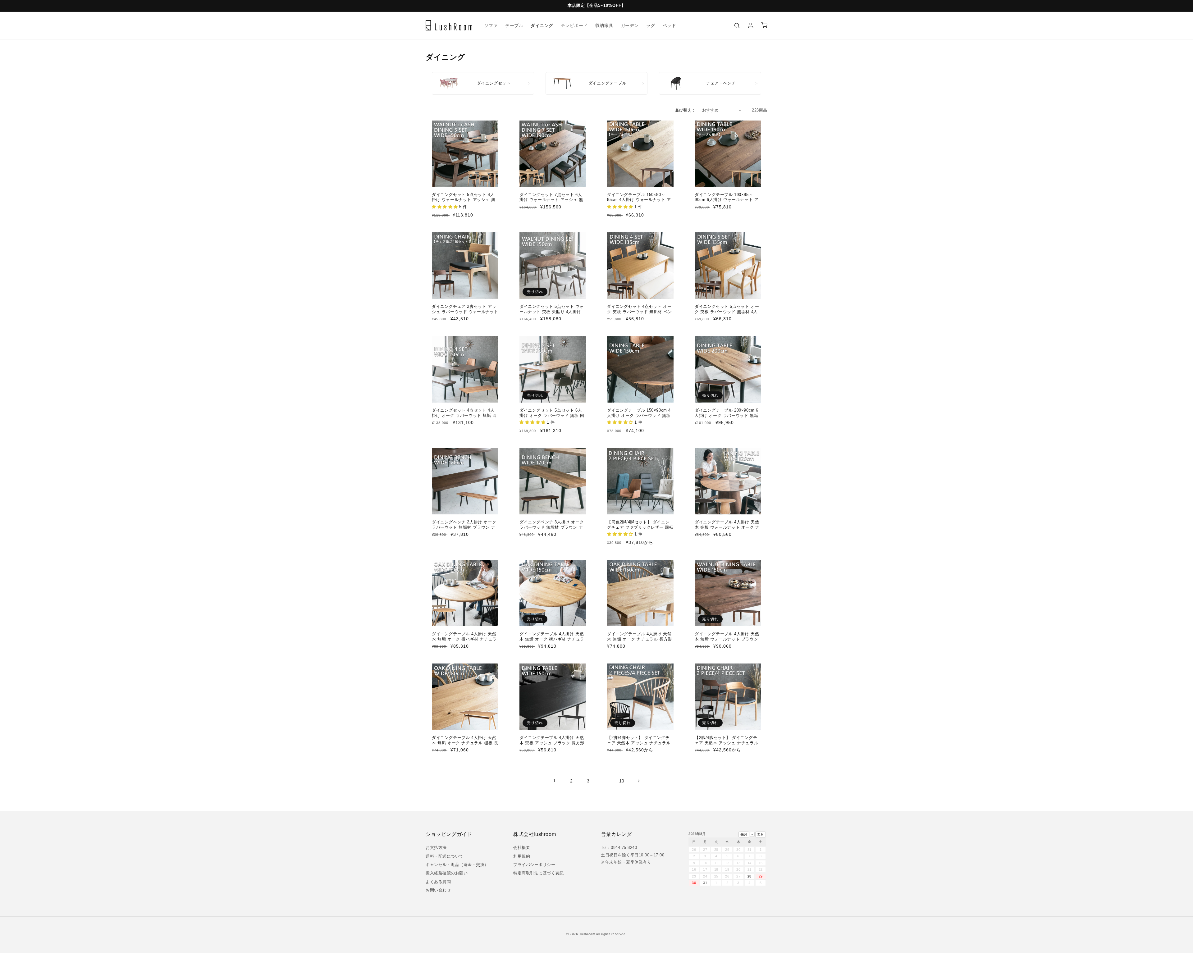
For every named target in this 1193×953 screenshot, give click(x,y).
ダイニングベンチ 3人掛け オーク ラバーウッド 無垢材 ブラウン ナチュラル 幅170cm (551, 527)
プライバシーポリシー (534, 864)
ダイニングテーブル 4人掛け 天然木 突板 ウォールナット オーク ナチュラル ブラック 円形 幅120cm (727, 527)
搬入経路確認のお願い (447, 873)
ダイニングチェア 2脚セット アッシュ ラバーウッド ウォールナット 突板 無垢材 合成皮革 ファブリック (465, 314)
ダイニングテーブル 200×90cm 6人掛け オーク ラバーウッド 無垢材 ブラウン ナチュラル (726, 415)
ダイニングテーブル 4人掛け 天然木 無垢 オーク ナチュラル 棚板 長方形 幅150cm (465, 742)
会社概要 (521, 847)
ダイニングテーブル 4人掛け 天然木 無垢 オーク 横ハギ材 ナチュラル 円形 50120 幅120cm (464, 639)
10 (621, 780)
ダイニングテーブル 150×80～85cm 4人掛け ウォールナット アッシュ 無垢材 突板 (639, 199)
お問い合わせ (438, 890)
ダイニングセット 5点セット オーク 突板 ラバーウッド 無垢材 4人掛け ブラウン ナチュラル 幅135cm (727, 314)
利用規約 (521, 856)
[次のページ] (638, 781)
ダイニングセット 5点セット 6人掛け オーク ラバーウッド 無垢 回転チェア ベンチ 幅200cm (551, 415)
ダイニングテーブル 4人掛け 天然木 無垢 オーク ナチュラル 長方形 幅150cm (639, 639)
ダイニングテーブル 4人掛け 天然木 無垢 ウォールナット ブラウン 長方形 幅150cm (727, 639)
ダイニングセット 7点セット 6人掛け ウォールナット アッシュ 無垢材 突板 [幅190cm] (551, 199)
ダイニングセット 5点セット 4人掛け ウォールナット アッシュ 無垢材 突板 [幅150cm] (463, 199)
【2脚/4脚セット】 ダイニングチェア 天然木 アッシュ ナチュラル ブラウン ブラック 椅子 (726, 742)
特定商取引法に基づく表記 (538, 873)
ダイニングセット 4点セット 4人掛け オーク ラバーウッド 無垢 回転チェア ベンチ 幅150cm (464, 415)
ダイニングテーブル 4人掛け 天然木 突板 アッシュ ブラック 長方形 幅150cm (551, 742)
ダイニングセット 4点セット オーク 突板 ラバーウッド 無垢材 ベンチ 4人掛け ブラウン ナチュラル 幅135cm (639, 314)
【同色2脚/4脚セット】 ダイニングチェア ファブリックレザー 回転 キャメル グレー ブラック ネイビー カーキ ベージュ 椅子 (640, 530)
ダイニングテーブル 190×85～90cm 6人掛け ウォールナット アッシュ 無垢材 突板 (726, 199)
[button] (737, 25)
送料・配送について (445, 856)
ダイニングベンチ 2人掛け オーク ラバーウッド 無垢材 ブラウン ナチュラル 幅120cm (464, 527)
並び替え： (685, 110)
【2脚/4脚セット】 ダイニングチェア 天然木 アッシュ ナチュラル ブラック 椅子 (638, 742)
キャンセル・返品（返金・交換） (457, 864)
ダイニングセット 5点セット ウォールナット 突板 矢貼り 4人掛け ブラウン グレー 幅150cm (551, 311)
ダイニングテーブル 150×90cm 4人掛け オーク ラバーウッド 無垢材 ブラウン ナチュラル (639, 415)
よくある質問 (438, 881)
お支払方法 (436, 847)
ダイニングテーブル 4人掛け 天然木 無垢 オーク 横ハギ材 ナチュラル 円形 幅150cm (551, 639)
